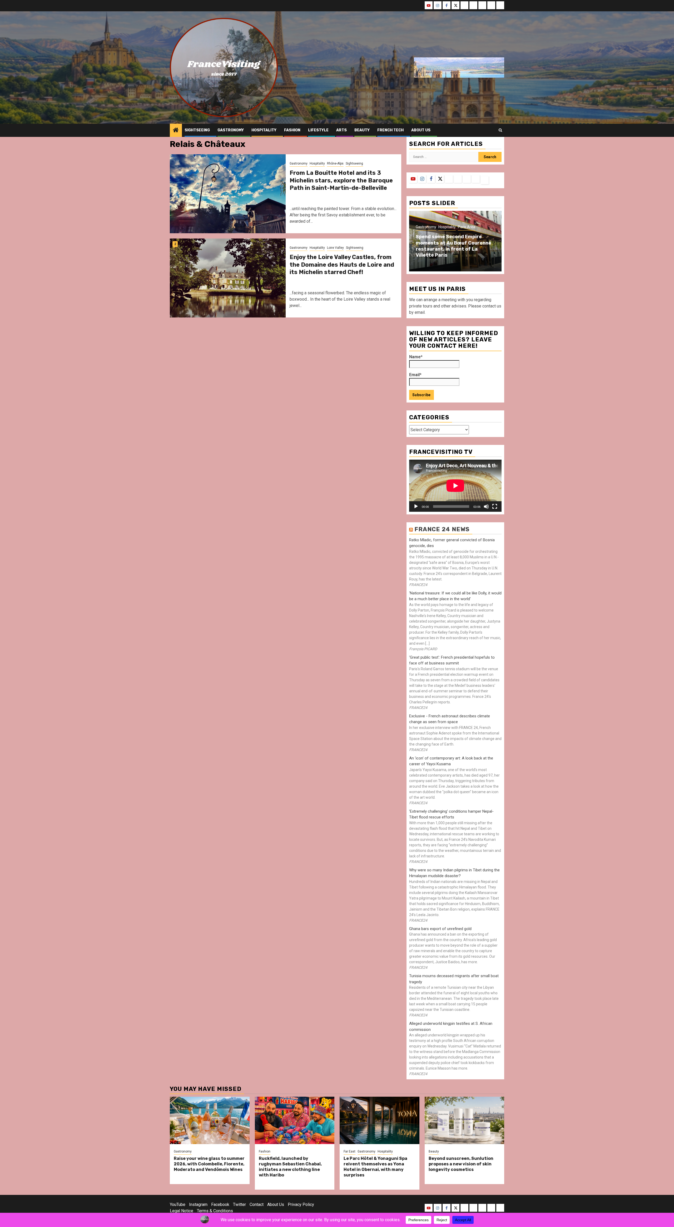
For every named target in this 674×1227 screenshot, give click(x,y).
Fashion (292, 130)
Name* (416, 356)
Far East (349, 1151)
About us (420, 130)
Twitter (239, 1204)
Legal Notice (181, 1210)
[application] (455, 485)
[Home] (176, 130)
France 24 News (442, 529)
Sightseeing (197, 130)
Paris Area (466, 227)
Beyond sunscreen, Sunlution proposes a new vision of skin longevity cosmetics (461, 1164)
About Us (275, 1204)
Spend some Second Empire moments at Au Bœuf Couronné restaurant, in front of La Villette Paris (453, 246)
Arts (341, 130)
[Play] (416, 506)
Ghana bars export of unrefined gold (440, 928)
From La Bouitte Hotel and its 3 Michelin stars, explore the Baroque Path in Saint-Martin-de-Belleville (341, 180)
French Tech (390, 130)
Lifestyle (318, 130)
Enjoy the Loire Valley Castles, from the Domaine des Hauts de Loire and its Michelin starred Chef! (342, 265)
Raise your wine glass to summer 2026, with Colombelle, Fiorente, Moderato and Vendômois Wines (209, 1164)
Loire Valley (335, 248)
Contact (257, 1204)
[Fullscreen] (494, 506)
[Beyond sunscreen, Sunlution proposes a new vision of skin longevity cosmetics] (464, 1120)
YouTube (177, 1204)
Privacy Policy (301, 1204)
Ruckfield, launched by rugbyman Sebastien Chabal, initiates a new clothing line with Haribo (290, 1166)
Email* (415, 374)
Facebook (220, 1204)
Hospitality (263, 130)
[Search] (500, 130)
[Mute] (486, 506)
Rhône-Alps (335, 163)
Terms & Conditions (215, 1210)
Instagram (198, 1204)
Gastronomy (230, 130)
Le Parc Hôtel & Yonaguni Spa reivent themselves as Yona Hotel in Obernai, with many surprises (375, 1166)
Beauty (362, 130)
